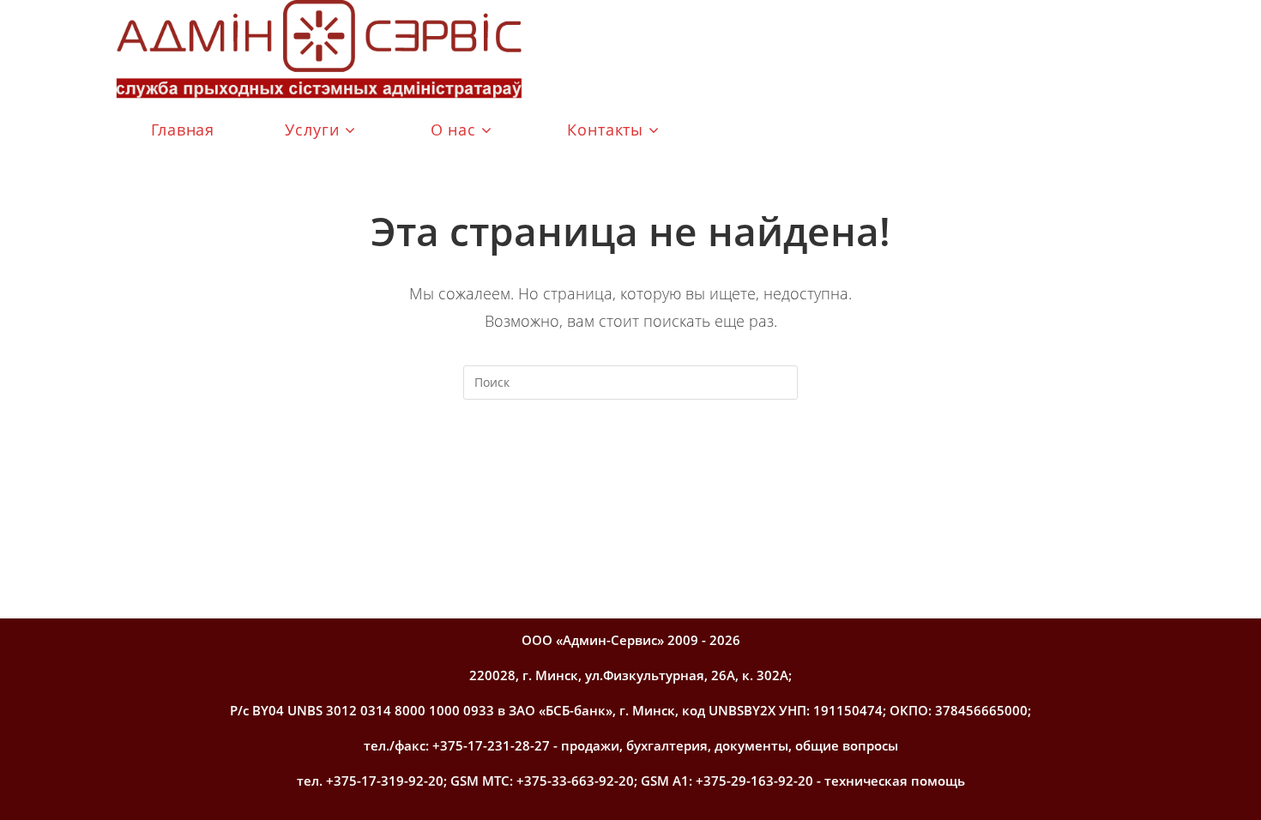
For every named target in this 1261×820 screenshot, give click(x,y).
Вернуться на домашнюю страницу (630, 469)
